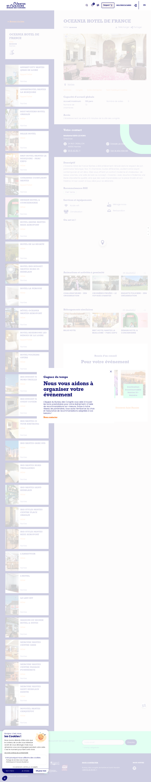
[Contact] (97, 5)
